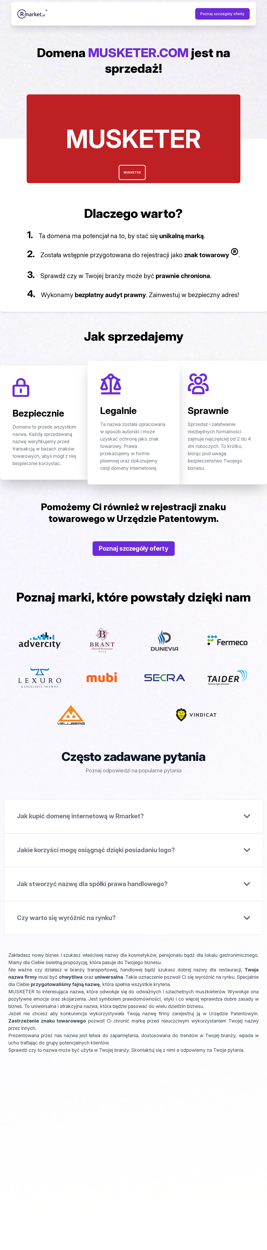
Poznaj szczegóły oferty (222, 13)
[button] (132, 172)
